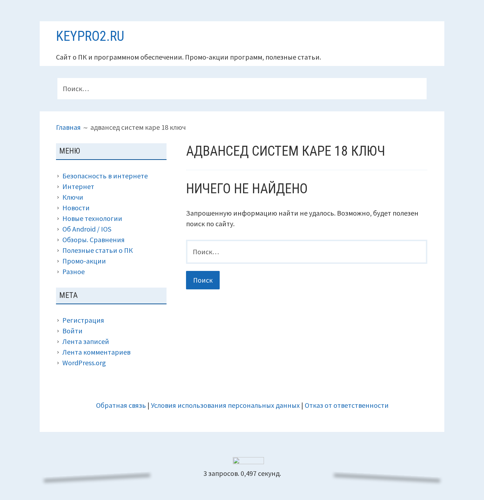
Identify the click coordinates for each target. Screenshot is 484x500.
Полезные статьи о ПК (97, 250)
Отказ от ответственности (347, 405)
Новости (76, 207)
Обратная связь (121, 405)
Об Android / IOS (86, 228)
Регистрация (83, 320)
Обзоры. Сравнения (93, 239)
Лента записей (85, 341)
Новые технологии (92, 218)
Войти (72, 330)
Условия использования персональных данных (225, 405)
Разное (73, 271)
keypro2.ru (90, 36)
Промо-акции (84, 260)
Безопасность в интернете (105, 175)
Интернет (78, 186)
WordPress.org (84, 362)
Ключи (72, 197)
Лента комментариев (96, 352)
